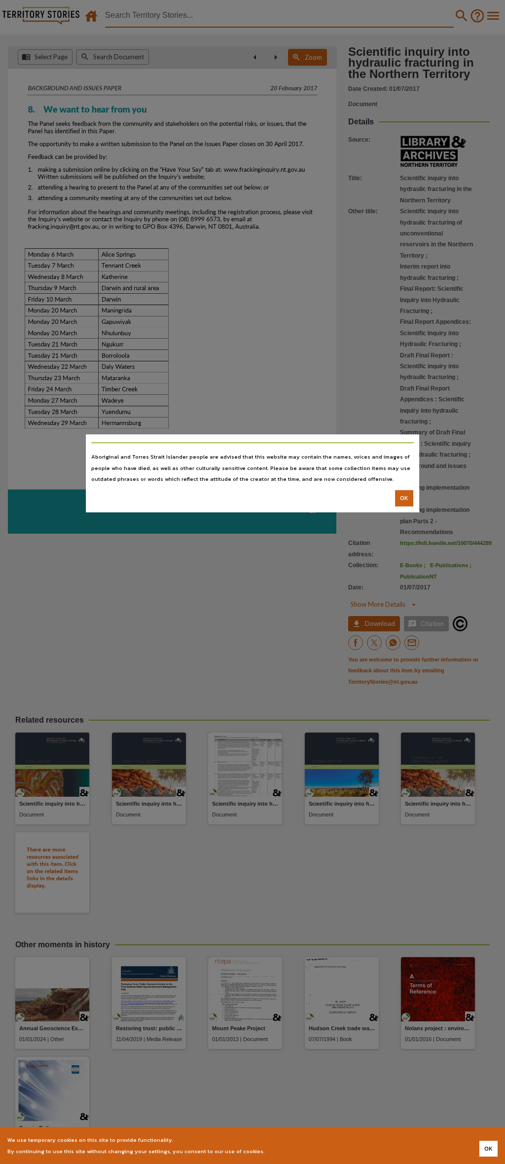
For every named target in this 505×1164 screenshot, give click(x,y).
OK (404, 498)
